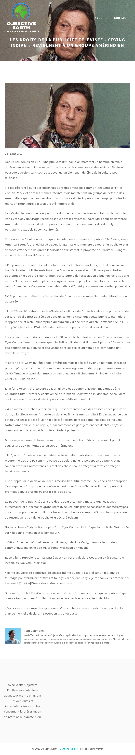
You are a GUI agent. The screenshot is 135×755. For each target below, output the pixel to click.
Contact (121, 18)
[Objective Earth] (21, 18)
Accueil (101, 18)
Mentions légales (69, 748)
